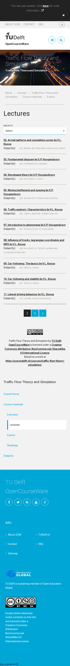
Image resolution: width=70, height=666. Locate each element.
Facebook (9, 502)
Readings (12, 445)
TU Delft (44, 502)
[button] (63, 15)
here (46, 6)
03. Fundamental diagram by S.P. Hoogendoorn (32, 159)
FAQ (41, 24)
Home (8, 92)
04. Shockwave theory (31, 179)
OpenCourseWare (17, 42)
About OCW (12, 24)
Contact (29, 24)
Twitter (18, 502)
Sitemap (13, 553)
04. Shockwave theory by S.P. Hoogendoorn (29, 174)
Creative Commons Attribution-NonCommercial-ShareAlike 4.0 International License (35, 348)
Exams (11, 435)
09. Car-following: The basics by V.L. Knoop (29, 263)
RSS (27, 502)
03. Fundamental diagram (33, 164)
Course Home (11, 394)
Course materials (32, 96)
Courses (22, 92)
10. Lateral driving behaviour (35, 298)
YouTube (35, 502)
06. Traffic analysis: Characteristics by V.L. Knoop (33, 209)
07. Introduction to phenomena (37, 229)
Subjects (8, 126)
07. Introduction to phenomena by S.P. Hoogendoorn (35, 224)
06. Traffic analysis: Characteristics (39, 214)
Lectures (15, 424)
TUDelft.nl (44, 534)
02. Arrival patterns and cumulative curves (42, 148)
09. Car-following (29, 268)
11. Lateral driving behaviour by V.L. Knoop (29, 294)
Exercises (12, 414)
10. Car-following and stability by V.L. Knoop (30, 279)
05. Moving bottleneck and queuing (39, 198)
